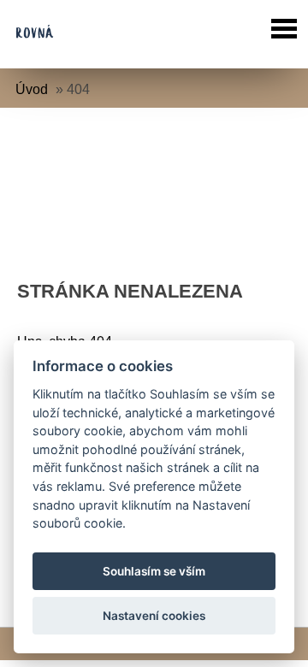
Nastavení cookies (154, 616)
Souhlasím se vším (154, 571)
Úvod (31, 89)
